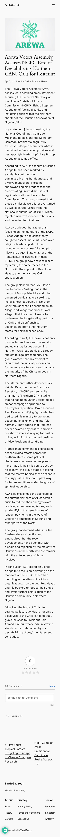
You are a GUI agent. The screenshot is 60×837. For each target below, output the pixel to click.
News (44, 81)
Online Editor (31, 81)
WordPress (26, 830)
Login (51, 686)
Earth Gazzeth (12, 5)
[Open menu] (53, 5)
